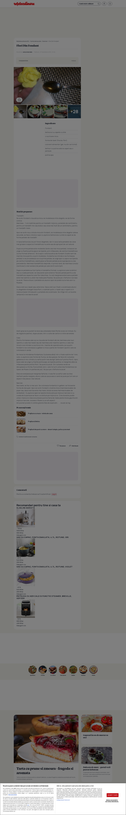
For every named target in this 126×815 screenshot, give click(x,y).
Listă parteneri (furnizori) (63, 800)
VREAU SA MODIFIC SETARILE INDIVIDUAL (112, 800)
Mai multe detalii (12, 794)
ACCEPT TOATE (113, 795)
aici (28, 805)
